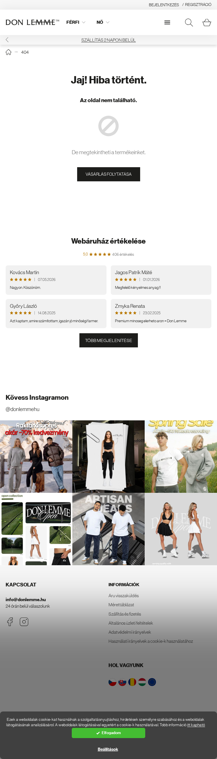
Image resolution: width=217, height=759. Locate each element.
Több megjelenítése (108, 340)
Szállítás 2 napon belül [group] (108, 39)
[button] (7, 39)
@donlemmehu (22, 409)
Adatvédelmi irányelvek (129, 632)
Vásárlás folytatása (109, 174)
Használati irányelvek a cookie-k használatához (150, 641)
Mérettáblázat (121, 604)
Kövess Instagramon (37, 397)
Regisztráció (198, 4)
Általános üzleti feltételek (130, 622)
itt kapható (196, 725)
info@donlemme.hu (26, 599)
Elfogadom (111, 732)
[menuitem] (75, 22)
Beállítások (108, 749)
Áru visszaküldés (123, 595)
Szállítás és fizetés (124, 613)
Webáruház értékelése (108, 241)
